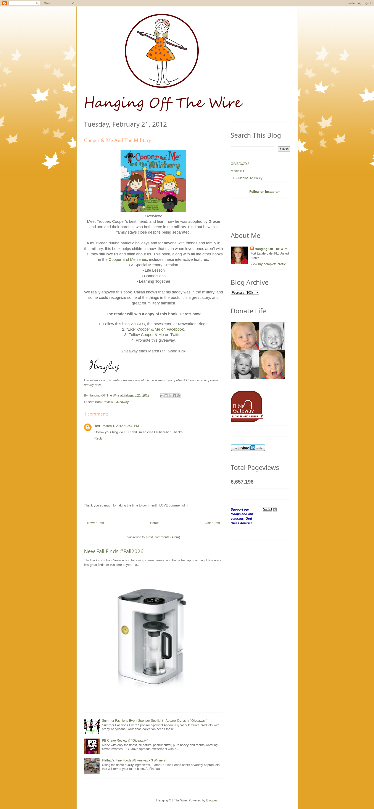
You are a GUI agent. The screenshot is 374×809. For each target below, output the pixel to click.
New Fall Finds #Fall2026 (113, 551)
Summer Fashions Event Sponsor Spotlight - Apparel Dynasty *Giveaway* (154, 720)
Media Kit (237, 171)
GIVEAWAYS (240, 164)
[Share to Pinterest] (178, 395)
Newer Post (95, 523)
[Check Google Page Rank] (269, 509)
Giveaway (121, 402)
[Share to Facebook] (174, 395)
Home (154, 523)
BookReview (104, 402)
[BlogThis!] (166, 395)
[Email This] (162, 395)
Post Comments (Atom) (163, 537)
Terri (97, 426)
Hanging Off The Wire (271, 249)
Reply (98, 438)
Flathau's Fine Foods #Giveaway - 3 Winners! (134, 760)
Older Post (212, 523)
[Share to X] (170, 395)
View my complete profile (268, 264)
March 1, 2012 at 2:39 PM (121, 426)
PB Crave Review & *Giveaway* (125, 740)
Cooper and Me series (128, 259)
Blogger (211, 800)
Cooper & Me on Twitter (161, 335)
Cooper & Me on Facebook (160, 329)
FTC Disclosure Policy (247, 178)
